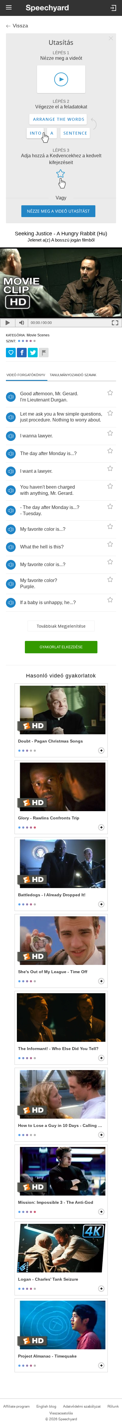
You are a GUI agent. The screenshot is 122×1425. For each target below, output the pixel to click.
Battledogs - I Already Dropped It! (52, 894)
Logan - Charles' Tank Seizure (48, 1279)
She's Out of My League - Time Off (52, 971)
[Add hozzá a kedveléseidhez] (11, 352)
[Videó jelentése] (44, 352)
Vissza (20, 25)
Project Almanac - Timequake (47, 1356)
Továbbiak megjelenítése (61, 626)
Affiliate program (16, 1406)
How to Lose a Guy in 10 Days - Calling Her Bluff (61, 1125)
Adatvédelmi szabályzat (82, 1406)
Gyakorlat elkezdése (61, 647)
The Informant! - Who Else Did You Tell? (58, 1048)
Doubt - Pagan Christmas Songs (50, 741)
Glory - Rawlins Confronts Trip (48, 818)
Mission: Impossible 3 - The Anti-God (55, 1202)
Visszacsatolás (61, 1413)
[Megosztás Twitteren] (33, 352)
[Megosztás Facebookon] (22, 352)
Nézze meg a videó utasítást (58, 211)
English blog (46, 1406)
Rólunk (113, 1406)
